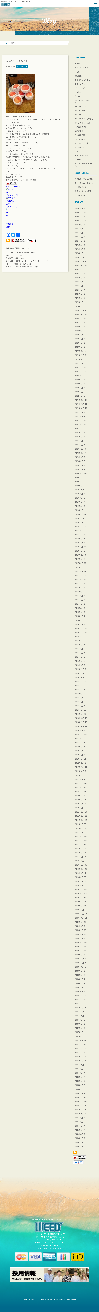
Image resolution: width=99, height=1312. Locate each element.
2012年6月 (79, 787)
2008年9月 (79, 971)
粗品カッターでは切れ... (84, 191)
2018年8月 (79, 526)
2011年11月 (79, 816)
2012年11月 (79, 767)
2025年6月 (79, 233)
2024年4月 (79, 290)
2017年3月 (79, 583)
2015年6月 (79, 648)
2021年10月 (79, 408)
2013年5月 (79, 742)
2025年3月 (79, 245)
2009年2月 (79, 950)
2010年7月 (79, 881)
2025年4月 (79, 241)
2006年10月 (79, 1064)
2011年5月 (79, 840)
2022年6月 (79, 375)
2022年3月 (79, 387)
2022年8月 (79, 367)
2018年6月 (79, 530)
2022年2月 (79, 392)
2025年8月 (79, 228)
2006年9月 (79, 1069)
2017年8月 (79, 563)
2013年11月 (79, 722)
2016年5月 (79, 608)
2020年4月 (79, 473)
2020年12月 (79, 449)
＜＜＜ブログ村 (12, 195)
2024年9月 (79, 269)
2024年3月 (79, 294)
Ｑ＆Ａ (77, 151)
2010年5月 (79, 889)
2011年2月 (79, 852)
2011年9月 (79, 824)
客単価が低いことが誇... (84, 179)
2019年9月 (79, 494)
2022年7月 (79, 371)
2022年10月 (79, 359)
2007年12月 (79, 1007)
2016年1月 (79, 624)
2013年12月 (79, 718)
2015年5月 (79, 653)
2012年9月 (79, 775)
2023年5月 (79, 334)
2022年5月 (79, 379)
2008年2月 (79, 999)
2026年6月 (79, 208)
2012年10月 (79, 771)
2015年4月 (79, 657)
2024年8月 (79, 273)
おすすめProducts (82, 155)
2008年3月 (79, 995)
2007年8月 (79, 1024)
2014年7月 (79, 689)
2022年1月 (79, 396)
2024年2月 (79, 298)
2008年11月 (79, 963)
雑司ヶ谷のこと (81, 106)
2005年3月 (79, 1142)
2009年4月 (79, 942)
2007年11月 (79, 1011)
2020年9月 (79, 457)
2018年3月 (79, 542)
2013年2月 (79, 755)
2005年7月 (79, 1126)
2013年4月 (79, 746)
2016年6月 (79, 604)
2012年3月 (79, 799)
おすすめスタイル (81, 84)
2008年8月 (79, 975)
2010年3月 (79, 897)
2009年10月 (79, 918)
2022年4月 (79, 383)
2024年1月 (79, 302)
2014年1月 (79, 714)
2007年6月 (79, 1032)
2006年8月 (79, 1073)
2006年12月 (79, 1056)
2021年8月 (79, 416)
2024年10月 (79, 265)
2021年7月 (79, 420)
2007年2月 (79, 1048)
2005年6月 (79, 1130)
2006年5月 (79, 1085)
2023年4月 (79, 339)
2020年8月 (79, 461)
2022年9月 (79, 363)
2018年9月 (79, 522)
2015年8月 (79, 640)
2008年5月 (79, 987)
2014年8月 (79, 685)
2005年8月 (79, 1122)
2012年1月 (79, 808)
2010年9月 (79, 873)
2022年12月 (79, 351)
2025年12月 (79, 220)
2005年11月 (79, 1109)
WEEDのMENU (80, 139)
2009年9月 (79, 922)
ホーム (4, 43)
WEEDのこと (80, 114)
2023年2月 (79, 343)
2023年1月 (79, 347)
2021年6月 (79, 424)
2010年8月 (79, 877)
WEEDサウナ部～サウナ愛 (84, 101)
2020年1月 (79, 485)
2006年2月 (79, 1097)
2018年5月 (79, 534)
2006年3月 (79, 1093)
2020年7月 (79, 465)
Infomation (79, 147)
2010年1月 (79, 905)
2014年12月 (79, 669)
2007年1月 (79, 1052)
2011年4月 (79, 844)
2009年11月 (79, 914)
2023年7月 (79, 326)
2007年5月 (79, 1036)
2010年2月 (79, 901)
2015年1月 (79, 665)
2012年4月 (79, 795)
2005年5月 (79, 1134)
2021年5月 (79, 428)
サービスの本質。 (81, 187)
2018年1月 (79, 551)
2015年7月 (79, 644)
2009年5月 (79, 938)
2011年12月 (79, 812)
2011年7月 (79, 832)
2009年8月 (79, 926)
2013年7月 (79, 734)
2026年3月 (79, 212)
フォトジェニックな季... (84, 183)
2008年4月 (79, 991)
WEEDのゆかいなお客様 (84, 119)
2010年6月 (79, 885)
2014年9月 (79, 681)
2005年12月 (79, 1105)
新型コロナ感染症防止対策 (84, 164)
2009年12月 (79, 909)
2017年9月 (79, 559)
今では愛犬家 (80, 135)
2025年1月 (79, 253)
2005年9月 (79, 1117)
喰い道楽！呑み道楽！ (83, 123)
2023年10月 (79, 314)
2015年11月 (79, 632)
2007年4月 (79, 1040)
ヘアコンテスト (81, 127)
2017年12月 (79, 555)
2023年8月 (79, 322)
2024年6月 (79, 281)
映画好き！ (79, 92)
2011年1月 (79, 856)
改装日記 (78, 76)
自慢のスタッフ (81, 63)
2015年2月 (79, 661)
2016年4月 (79, 612)
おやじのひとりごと (82, 80)
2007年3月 (79, 1044)
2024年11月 (79, 261)
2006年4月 (79, 1089)
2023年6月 (79, 330)
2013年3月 (79, 750)
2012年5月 (79, 791)
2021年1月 (79, 445)
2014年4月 (79, 702)
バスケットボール (81, 88)
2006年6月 (79, 1081)
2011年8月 (79, 828)
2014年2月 (79, 710)
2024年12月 (79, 257)
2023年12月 (79, 306)
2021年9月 (79, 412)
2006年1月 (79, 1101)
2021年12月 (79, 400)
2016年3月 (79, 616)
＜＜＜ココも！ (12, 206)
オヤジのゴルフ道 (81, 143)
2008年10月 (79, 967)
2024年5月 (79, 286)
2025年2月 (79, 249)
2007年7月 (79, 1028)
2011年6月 (79, 836)
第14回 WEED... (80, 195)
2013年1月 (79, 759)
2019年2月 (79, 510)
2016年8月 (79, 595)
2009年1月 (79, 954)
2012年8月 (79, 779)
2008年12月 (79, 958)
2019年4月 (79, 502)
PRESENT (79, 159)
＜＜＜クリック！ (13, 186)
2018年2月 (79, 547)
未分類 (77, 72)
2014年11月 (79, 673)
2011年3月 (79, 848)
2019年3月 (79, 506)
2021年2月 (79, 440)
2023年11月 (79, 310)
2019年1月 (79, 514)
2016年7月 (79, 600)
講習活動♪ (79, 131)
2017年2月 (79, 587)
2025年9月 (79, 224)
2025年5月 (79, 237)
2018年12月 (79, 518)
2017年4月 (79, 579)
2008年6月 (79, 983)
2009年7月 (79, 930)
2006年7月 (79, 1077)
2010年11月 (79, 865)
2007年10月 (79, 1016)
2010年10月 (79, 869)
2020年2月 (79, 481)
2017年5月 (79, 575)
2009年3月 (79, 946)
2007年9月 (79, 1020)
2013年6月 (79, 738)
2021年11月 (79, 404)
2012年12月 (79, 763)
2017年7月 (79, 567)
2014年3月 (79, 706)
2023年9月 (79, 318)
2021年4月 (79, 432)
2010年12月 (79, 861)
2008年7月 (79, 979)
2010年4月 (79, 893)
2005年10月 (79, 1113)
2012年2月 (79, 803)
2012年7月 (79, 783)
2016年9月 (79, 591)
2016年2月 (79, 620)
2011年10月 (79, 820)
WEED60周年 (80, 110)
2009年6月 (79, 934)
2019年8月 (79, 498)
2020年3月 (79, 477)
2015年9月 (79, 636)
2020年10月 (79, 453)
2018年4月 (79, 538)
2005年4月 (79, 1138)
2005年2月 (79, 1146)
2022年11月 (79, 355)
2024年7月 (79, 277)
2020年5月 (79, 469)
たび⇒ (77, 96)
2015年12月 (79, 628)
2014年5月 (79, 697)
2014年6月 (79, 693)
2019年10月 (79, 489)
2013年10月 (79, 726)
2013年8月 (79, 730)
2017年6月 (79, 571)
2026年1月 (79, 216)
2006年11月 (79, 1060)
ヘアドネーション (81, 67)
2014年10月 (79, 677)
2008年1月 (79, 1003)
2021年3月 (79, 436)
